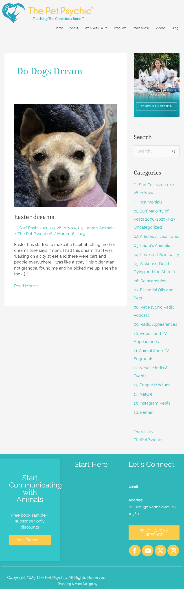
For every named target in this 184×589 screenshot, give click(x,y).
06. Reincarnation (150, 281)
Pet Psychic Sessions (94, 486)
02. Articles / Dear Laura (157, 236)
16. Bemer (143, 412)
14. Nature (143, 394)
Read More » (26, 285)
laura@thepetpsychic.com (151, 493)
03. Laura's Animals (96, 228)
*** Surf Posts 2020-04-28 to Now (45, 228)
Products (120, 28)
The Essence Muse (112, 584)
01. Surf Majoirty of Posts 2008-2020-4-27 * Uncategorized (156, 219)
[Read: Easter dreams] (65, 155)
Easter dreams (34, 217)
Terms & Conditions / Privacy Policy (143, 577)
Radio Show (141, 28)
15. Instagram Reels (152, 403)
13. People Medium (152, 385)
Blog (175, 28)
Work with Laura (96, 28)
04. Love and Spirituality (156, 254)
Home (59, 28)
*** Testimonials (148, 202)
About (74, 28)
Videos (160, 28)
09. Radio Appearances (155, 324)
